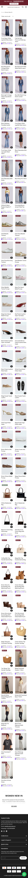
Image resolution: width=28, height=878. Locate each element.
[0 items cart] (26, 7)
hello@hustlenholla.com (10, 826)
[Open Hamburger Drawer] (2, 7)
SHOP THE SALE (14, 3)
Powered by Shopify (19, 875)
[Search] (23, 7)
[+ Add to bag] (25, 498)
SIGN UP (23, 858)
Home (2, 12)
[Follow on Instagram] (4, 831)
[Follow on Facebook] (1, 831)
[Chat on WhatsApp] (24, 874)
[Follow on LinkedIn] (6, 831)
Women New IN (8, 12)
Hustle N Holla (11, 875)
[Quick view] (11, 35)
